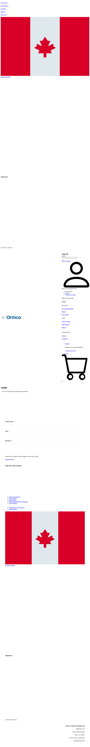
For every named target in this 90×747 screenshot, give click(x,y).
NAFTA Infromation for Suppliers (18, 501)
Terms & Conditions (14, 497)
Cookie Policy (13, 500)
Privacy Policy (13, 498)
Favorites (3, 9)
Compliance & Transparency (17, 507)
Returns (64, 327)
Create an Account (70, 294)
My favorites (65, 314)
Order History (4, 6)
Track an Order (66, 321)
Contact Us (4, 15)
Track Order (4, 3)
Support (64, 336)
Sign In (67, 293)
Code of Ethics (13, 503)
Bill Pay (3, 12)
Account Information (67, 308)
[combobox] (70, 258)
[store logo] (10, 317)
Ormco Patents (13, 509)
